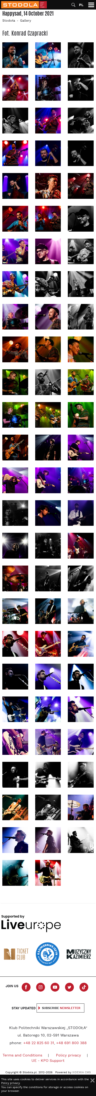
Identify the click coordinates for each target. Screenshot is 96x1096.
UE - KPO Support (48, 1060)
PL (81, 5)
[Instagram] (40, 987)
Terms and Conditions (22, 1055)
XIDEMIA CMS (81, 1072)
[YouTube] (55, 987)
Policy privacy (68, 1055)
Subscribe (61, 1008)
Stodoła (8, 21)
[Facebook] (26, 987)
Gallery (25, 21)
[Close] (92, 1080)
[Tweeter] (69, 987)
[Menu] (91, 4)
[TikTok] (83, 987)
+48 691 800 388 (71, 1043)
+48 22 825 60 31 (38, 1043)
